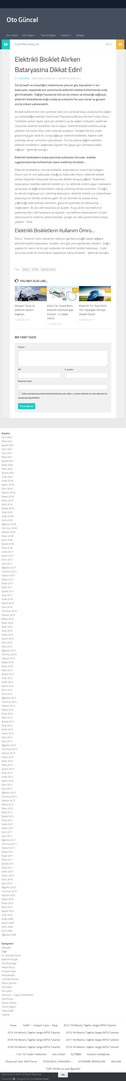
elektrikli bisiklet (48, 269)
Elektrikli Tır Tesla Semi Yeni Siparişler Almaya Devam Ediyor (93, 310)
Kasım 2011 (8, 828)
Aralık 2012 (7, 776)
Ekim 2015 (7, 642)
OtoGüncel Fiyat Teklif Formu (21, 1061)
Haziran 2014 (8, 705)
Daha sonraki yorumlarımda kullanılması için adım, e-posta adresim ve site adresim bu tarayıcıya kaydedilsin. (62, 395)
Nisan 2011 (7, 855)
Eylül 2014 (7, 693)
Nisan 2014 (7, 713)
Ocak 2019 (7, 512)
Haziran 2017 (8, 575)
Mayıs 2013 (8, 757)
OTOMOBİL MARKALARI (91, 1061)
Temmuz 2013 (9, 749)
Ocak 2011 (7, 867)
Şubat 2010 (8, 911)
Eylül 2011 (7, 836)
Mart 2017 (7, 587)
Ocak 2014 (7, 725)
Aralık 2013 (7, 729)
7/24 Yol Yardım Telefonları (31, 1054)
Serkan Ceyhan (9, 1002)
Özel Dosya (7, 998)
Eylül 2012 (7, 788)
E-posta (69, 369)
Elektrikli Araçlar (27, 44)
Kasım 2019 (8, 484)
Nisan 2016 (7, 622)
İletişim (80, 35)
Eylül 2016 (7, 607)
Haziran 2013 (8, 753)
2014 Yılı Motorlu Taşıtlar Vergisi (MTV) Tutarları (33, 1032)
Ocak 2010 (7, 915)
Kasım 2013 (8, 733)
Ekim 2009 (7, 926)
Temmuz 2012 (9, 796)
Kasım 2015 (8, 638)
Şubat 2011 (8, 863)
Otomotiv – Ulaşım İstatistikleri (18, 994)
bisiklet (35, 269)
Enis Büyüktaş (9, 963)
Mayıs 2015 (8, 662)
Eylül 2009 (7, 930)
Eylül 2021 (7, 453)
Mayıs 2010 (8, 899)
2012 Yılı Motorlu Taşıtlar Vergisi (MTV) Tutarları (89, 1025)
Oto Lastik (7, 991)
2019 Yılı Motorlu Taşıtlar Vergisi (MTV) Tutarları (92, 1047)
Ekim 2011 (7, 832)
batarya (26, 269)
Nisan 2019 (7, 500)
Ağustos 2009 (9, 934)
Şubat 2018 (8, 543)
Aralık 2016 (7, 599)
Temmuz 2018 (9, 528)
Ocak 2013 (7, 772)
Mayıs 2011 (8, 851)
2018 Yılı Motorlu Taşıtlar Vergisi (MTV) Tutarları (33, 1047)
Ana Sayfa (12, 35)
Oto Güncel (22, 20)
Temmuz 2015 (9, 654)
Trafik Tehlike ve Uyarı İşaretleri (63, 1068)
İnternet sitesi (25, 381)
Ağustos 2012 (9, 792)
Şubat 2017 (8, 591)
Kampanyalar (8, 975)
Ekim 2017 (7, 559)
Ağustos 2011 (9, 840)
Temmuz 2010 (9, 891)
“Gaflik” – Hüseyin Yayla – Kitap (40, 1025)
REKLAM (116, 1061)
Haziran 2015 (8, 658)
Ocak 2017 (7, 595)
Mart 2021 (7, 457)
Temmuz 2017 (9, 571)
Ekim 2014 (7, 690)
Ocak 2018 (7, 547)
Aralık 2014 (7, 682)
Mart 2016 (7, 626)
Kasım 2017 (8, 555)
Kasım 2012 (8, 780)
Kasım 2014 (8, 686)
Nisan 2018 (7, 536)
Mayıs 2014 (8, 709)
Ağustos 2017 (9, 567)
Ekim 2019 (7, 488)
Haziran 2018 (8, 532)
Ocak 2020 (7, 476)
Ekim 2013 (7, 737)
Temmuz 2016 (9, 611)
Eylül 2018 (7, 520)
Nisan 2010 (7, 903)
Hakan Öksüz (8, 967)
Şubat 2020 (8, 472)
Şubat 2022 (8, 445)
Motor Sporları (9, 983)
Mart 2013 (7, 765)
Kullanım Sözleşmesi (98, 1054)
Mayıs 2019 (8, 496)
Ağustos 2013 (9, 745)
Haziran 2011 (8, 847)
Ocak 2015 (7, 678)
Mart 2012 (7, 812)
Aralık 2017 (7, 551)
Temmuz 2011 (9, 843)
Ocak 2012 (7, 820)
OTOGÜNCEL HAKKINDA (56, 1061)
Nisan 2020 (7, 465)
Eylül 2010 (7, 883)
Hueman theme (41, 1079)
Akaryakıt (6, 947)
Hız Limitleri (58, 1054)
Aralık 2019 (7, 480)
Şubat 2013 (8, 768)
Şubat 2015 (8, 674)
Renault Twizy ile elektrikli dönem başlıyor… (25, 310)
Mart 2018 (7, 540)
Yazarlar (65, 35)
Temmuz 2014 (9, 701)
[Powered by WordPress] (14, 1079)
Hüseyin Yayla (9, 971)
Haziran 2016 (8, 615)
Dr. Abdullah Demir (11, 955)
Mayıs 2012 (8, 804)
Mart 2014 (7, 717)
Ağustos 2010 (9, 887)
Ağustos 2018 (9, 524)
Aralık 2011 (7, 824)
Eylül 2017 (7, 563)
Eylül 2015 (7, 646)
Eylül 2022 (7, 437)
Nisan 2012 (7, 808)
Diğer (4, 951)
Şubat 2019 (8, 508)
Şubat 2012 (8, 816)
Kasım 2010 (8, 875)
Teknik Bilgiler (48, 35)
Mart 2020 (7, 468)
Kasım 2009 (8, 922)
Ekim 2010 (7, 879)
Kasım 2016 (8, 603)
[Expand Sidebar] (6, 44)
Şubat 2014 (8, 721)
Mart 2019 (7, 504)
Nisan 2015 (7, 666)
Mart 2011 (7, 859)
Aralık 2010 (7, 871)
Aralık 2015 (7, 634)
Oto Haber (28, 35)
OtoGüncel (24, 78)
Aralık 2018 (7, 516)
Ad (20, 369)
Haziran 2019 (8, 492)
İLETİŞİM (76, 1054)
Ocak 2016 (7, 630)
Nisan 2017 (7, 583)
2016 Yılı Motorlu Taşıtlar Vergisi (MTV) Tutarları (33, 1039)
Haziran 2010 (8, 895)
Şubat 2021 (8, 461)
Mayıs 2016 (8, 618)
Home (13, 1025)
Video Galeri (8, 1010)
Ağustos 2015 (9, 650)
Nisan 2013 (7, 761)
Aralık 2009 (7, 919)
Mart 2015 (7, 670)
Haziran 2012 (8, 800)
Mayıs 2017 (8, 579)
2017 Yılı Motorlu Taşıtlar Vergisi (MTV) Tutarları (92, 1039)
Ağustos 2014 (9, 697)
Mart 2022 (7, 441)
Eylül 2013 (7, 741)
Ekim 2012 (7, 784)
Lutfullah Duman (10, 979)
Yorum (22, 347)
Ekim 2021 (7, 449)
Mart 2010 (7, 907)
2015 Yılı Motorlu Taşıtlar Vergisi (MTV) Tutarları (92, 1032)
